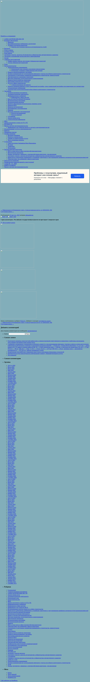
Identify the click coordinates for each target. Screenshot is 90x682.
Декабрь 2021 (12, 454)
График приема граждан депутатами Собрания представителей (27, 61)
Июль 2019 (11, 499)
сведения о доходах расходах (16, 653)
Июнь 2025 (11, 387)
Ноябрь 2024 (11, 398)
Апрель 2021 (11, 466)
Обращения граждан (10, 132)
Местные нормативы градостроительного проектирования (25, 78)
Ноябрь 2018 (11, 512)
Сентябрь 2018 (12, 515)
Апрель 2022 (11, 447)
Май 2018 (11, 522)
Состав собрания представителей (18, 62)
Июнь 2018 (11, 520)
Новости (6, 130)
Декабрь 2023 (12, 416)
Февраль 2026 (12, 375)
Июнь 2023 (11, 425)
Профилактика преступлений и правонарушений (22, 644)
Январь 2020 (11, 490)
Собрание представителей (12, 59)
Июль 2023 (11, 424)
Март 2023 (11, 430)
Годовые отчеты (9, 51)
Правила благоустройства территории (19, 80)
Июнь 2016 (11, 556)
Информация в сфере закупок (20, 97)
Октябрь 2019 (12, 495)
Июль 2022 (11, 443)
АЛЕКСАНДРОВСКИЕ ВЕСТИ (14, 39)
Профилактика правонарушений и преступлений (19, 162)
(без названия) (12, 355)
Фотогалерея (11, 148)
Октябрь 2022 (12, 438)
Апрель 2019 (11, 504)
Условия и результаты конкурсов (17, 45)
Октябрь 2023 (12, 419)
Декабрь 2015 (12, 564)
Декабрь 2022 (12, 435)
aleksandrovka (29, 215)
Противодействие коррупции (13, 149)
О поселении (8, 141)
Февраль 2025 (12, 394)
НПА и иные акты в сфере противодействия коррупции (24, 151)
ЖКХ (5, 121)
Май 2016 (11, 558)
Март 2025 (11, 392)
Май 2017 (11, 540)
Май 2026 (11, 370)
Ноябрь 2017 (11, 531)
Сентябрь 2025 (12, 383)
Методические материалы (15, 152)
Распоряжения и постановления (17, 108)
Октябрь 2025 (12, 381)
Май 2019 (11, 503)
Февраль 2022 (12, 450)
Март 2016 (11, 561)
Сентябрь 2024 (12, 402)
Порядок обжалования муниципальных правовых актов (24, 103)
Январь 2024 (11, 414)
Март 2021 (11, 468)
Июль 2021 (11, 462)
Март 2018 (11, 525)
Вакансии (11, 42)
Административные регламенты (21, 85)
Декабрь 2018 (12, 510)
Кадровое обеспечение (11, 40)
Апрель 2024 (11, 409)
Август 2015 (11, 569)
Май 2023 (11, 427)
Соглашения (11, 116)
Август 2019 (11, 498)
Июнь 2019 (11, 501)
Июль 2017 (11, 537)
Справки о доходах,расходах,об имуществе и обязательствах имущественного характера (34, 658)
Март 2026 (11, 373)
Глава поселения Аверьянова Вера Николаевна (22, 143)
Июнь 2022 (11, 444)
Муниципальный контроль (16, 102)
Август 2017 (11, 536)
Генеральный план (13, 598)
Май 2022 (11, 446)
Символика (11, 146)
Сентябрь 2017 (12, 534)
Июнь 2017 (11, 539)
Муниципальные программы (16, 100)
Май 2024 (11, 408)
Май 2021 (11, 465)
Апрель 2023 (11, 428)
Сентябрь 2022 (12, 439)
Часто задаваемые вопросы (16, 140)
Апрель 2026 (11, 372)
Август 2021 (11, 460)
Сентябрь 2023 (12, 420)
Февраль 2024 (12, 413)
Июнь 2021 (11, 463)
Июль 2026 (11, 367)
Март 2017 (11, 544)
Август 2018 (11, 517)
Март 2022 (11, 449)
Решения (10, 110)
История (10, 145)
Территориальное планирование (17, 67)
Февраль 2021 (12, 469)
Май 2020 (11, 484)
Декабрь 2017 (12, 529)
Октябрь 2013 (12, 582)
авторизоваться (32, 331)
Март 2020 (11, 487)
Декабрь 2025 (12, 378)
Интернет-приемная (14, 135)
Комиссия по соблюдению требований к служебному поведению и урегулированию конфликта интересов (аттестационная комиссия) (48, 157)
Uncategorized (12, 590)
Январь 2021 (11, 471)
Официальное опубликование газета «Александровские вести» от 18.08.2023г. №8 (26, 210)
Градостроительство (10, 66)
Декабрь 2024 (12, 397)
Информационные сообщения (17, 96)
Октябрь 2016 (12, 552)
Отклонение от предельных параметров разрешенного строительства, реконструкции (33, 75)
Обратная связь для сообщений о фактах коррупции (23, 159)
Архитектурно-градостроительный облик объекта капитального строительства (31, 89)
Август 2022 (11, 441)
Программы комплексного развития (18, 81)
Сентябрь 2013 (12, 583)
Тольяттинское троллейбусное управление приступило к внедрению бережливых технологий (36, 352)
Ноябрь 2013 (11, 580)
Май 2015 (11, 572)
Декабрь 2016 (12, 548)
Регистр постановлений (18, 113)
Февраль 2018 (12, 526)
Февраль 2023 (12, 432)
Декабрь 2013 (12, 578)
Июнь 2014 (11, 575)
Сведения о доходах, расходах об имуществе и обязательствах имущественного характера (31, 55)
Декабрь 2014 (12, 574)
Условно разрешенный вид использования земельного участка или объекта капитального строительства (39, 73)
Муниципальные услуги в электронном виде (17, 129)
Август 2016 (11, 553)
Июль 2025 (11, 386)
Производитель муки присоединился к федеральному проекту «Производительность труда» (35, 353)
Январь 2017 (11, 547)
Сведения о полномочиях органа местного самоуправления (22, 56)
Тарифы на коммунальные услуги (18, 138)
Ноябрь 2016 (11, 550)
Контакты (7, 48)
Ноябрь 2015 (11, 566)
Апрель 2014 (11, 577)
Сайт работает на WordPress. (9, 680)
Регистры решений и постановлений (19, 111)
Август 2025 (11, 384)
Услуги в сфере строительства (17, 83)
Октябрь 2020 (12, 476)
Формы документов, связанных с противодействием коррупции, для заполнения (32, 154)
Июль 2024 (11, 405)
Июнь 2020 (11, 482)
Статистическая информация (16, 119)
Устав (6, 64)
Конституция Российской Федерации (19, 99)
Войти (10, 672)
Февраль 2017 (12, 545)
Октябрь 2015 (12, 567)
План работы (8, 53)
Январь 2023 (11, 433)
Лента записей (12, 674)
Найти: (6, 334)
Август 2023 (11, 422)
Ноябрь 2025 (11, 379)
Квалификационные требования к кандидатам (22, 43)
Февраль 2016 (12, 563)
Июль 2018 (11, 518)
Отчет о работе (8, 50)
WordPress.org (12, 677)
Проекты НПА (12, 105)
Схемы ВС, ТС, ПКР (10, 163)
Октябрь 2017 (12, 533)
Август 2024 (11, 403)
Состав (6, 58)
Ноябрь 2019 (11, 493)
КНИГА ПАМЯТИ (10, 165)
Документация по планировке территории (20, 77)
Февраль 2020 (12, 488)
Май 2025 (11, 389)
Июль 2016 (11, 555)
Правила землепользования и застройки (20, 72)
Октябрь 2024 (12, 400)
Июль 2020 (11, 480)
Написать (77, 176)
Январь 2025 (11, 395)
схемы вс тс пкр (12, 659)
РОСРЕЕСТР (8, 124)
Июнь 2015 (11, 570)
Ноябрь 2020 (11, 474)
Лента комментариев (14, 676)
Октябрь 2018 (12, 514)
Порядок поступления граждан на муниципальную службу (29, 47)
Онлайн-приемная (9, 133)
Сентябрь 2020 (12, 477)
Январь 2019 (11, 509)
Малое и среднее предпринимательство (16, 126)
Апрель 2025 (11, 390)
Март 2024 (11, 411)
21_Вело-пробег (5, 222)
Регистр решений (16, 115)
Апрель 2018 (11, 523)
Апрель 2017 (11, 542)
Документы (7, 91)
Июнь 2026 (11, 368)
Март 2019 (11, 506)
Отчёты (10, 629)
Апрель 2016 (11, 559)
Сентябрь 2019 (12, 496)
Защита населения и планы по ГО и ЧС (16, 122)
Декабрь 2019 (12, 492)
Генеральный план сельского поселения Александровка (28, 69)
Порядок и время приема (15, 137)
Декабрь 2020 (12, 473)
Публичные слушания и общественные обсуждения (26, 70)
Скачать (12, 222)
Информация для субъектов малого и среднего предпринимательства (28, 127)
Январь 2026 (11, 376)
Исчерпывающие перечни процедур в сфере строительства (25, 609)
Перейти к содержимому (8, 36)
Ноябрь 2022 (11, 436)
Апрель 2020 (11, 485)
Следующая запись (7, 211)
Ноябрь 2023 (11, 417)
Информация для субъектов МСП (18, 607)
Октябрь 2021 (12, 457)
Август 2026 (11, 365)
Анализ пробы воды (14, 118)
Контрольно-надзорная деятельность (19, 614)
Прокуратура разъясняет (11, 160)
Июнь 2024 (11, 406)
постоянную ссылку (45, 321)
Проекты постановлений (15, 107)
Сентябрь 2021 (12, 458)
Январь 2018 (11, 528)
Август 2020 (11, 479)
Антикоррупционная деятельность (18, 94)
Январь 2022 (11, 452)
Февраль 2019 (12, 507)
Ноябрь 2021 (11, 455)
